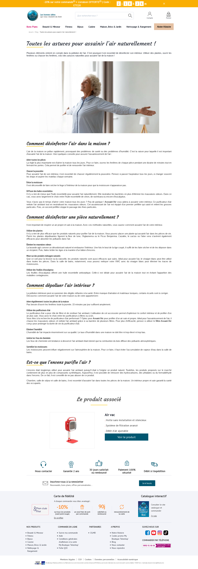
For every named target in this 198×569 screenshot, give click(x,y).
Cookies (88, 559)
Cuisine (91, 26)
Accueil (31, 32)
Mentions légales (67, 559)
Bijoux (80, 26)
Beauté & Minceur (51, 26)
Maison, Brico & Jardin (110, 26)
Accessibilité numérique (127, 559)
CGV (80, 559)
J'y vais (154, 516)
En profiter (58, 518)
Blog (36, 32)
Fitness (68, 26)
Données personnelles (104, 559)
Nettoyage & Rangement (138, 26)
